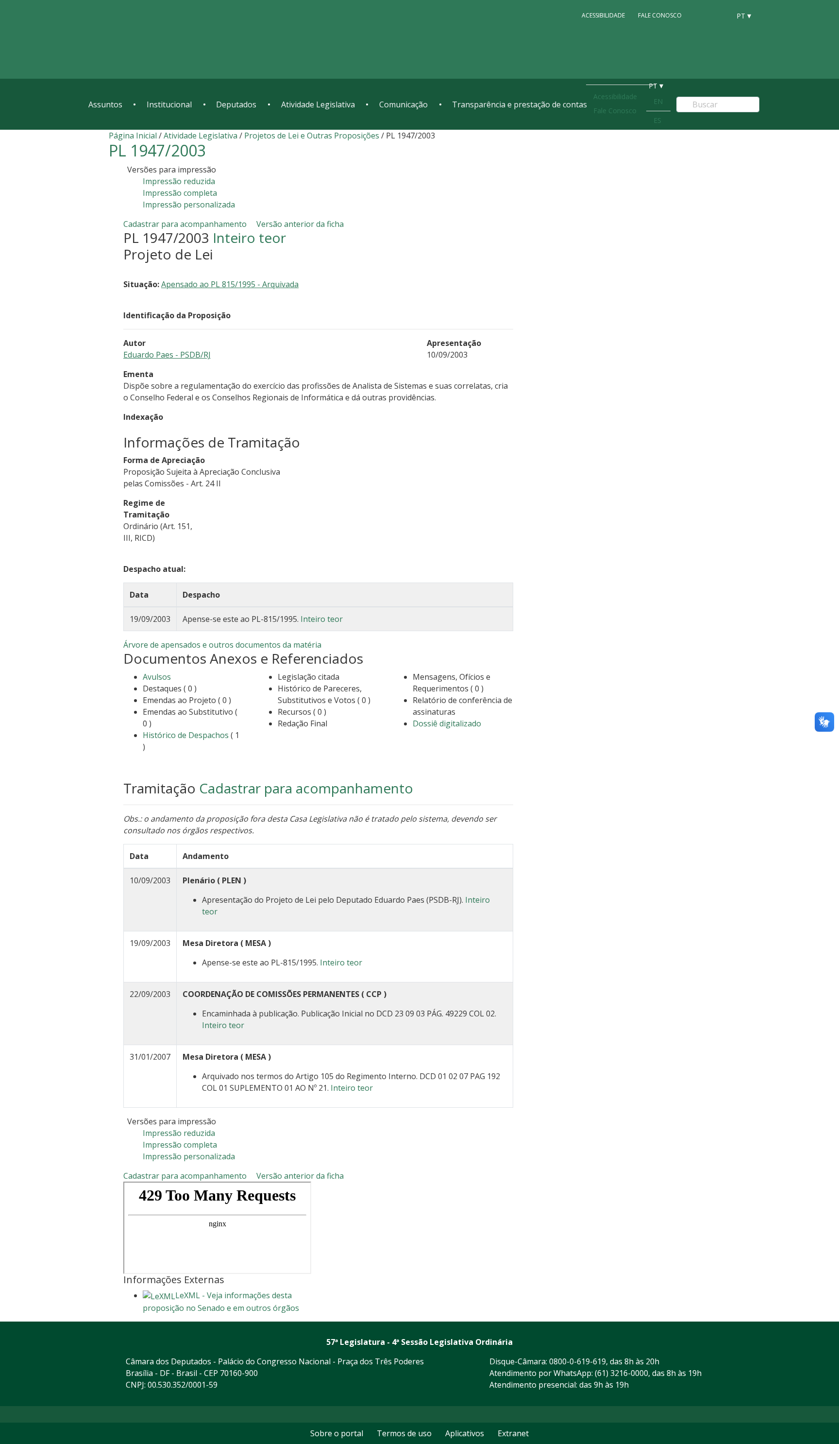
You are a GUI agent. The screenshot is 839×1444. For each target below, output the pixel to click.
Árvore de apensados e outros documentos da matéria (222, 644)
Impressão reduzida (179, 181)
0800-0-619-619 (577, 1361)
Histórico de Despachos (186, 735)
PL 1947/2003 (157, 150)
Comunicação (403, 104)
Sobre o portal (336, 1433)
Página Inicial (133, 135)
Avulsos (157, 676)
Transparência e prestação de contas (519, 104)
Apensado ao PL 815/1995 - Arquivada (230, 284)
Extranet (513, 1433)
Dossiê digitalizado (447, 723)
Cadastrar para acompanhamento (187, 224)
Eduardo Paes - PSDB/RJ (167, 354)
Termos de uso (404, 1433)
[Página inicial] (148, 40)
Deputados (236, 104)
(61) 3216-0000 (621, 1373)
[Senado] (719, 15)
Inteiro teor (249, 237)
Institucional (169, 104)
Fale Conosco (660, 15)
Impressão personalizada (189, 204)
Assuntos (105, 104)
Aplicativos (464, 1433)
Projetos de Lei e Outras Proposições (311, 135)
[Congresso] (701, 15)
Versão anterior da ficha (300, 224)
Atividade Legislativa (318, 104)
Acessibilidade (603, 15)
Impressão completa (180, 193)
